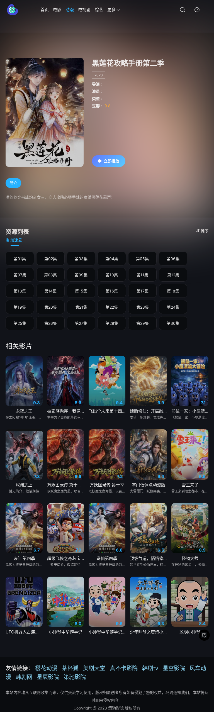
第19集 (20, 307)
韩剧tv (150, 668)
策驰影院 (75, 677)
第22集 (112, 307)
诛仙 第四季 (24, 558)
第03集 (81, 258)
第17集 (143, 291)
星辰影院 (48, 677)
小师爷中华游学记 (65, 632)
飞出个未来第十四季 (107, 411)
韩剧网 (24, 677)
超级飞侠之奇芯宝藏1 (65, 558)
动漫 (69, 9)
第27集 (81, 323)
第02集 (50, 258)
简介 (13, 183)
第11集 (142, 274)
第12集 (173, 274)
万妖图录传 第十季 (107, 484)
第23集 (142, 307)
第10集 (112, 274)
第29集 (142, 323)
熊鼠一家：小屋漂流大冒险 (189, 411)
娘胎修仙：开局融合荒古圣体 (148, 411)
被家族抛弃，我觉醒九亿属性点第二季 (65, 411)
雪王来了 (190, 484)
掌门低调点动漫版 (148, 484)
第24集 (173, 307)
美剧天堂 (94, 668)
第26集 (50, 323)
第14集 (50, 291)
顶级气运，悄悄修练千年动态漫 (148, 558)
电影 (57, 9)
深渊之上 (24, 484)
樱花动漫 (46, 668)
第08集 (50, 274)
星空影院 (174, 668)
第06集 (173, 258)
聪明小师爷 (189, 632)
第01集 (20, 258)
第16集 (112, 291)
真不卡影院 (124, 668)
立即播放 (111, 161)
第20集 (50, 307)
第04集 (111, 258)
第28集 (112, 323)
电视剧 (84, 9)
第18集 (173, 291)
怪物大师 (190, 558)
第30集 (173, 323)
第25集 (20, 323)
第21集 (81, 307)
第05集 (142, 258)
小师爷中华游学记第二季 (107, 632)
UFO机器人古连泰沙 (24, 632)
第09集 (81, 274)
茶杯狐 (70, 668)
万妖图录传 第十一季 (65, 484)
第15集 (81, 291)
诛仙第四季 (106, 558)
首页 (44, 9)
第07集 (20, 274)
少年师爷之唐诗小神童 (148, 632)
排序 (204, 230)
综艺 (99, 9)
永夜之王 (24, 411)
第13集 (20, 291)
